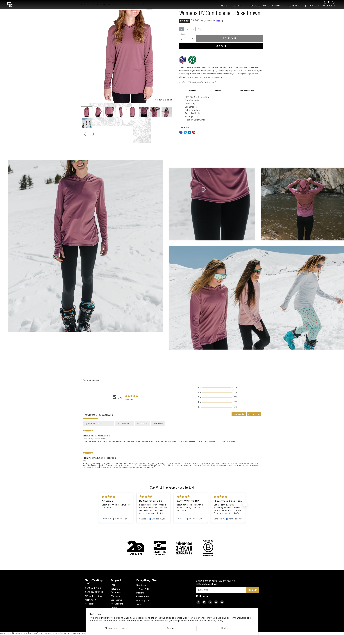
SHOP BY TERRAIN (94, 592)
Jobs (138, 604)
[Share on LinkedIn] (189, 132)
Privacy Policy (215, 621)
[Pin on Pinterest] (193, 132)
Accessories (90, 604)
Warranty (115, 596)
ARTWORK (277, 6)
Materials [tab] (218, 91)
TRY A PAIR (313, 6)
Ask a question (239, 414)
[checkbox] (158, 423)
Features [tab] (192, 91)
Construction (142, 597)
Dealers (140, 593)
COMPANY (294, 6)
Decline (225, 628)
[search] (329, 2)
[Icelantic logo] (10, 5)
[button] (217, 387)
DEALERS (330, 6)
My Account (116, 604)
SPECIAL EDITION (257, 6)
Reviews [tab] (90, 415)
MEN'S (224, 6)
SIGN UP (252, 590)
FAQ (112, 585)
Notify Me (221, 46)
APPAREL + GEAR (94, 596)
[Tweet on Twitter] (185, 132)
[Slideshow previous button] (99, 504)
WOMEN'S (238, 6)
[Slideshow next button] (245, 504)
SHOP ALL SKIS (93, 588)
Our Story (141, 585)
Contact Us (116, 600)
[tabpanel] (172, 447)
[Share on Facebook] (180, 132)
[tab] (107, 415)
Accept (171, 628)
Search (113, 608)
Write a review (254, 414)
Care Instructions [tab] (246, 91)
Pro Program (142, 601)
